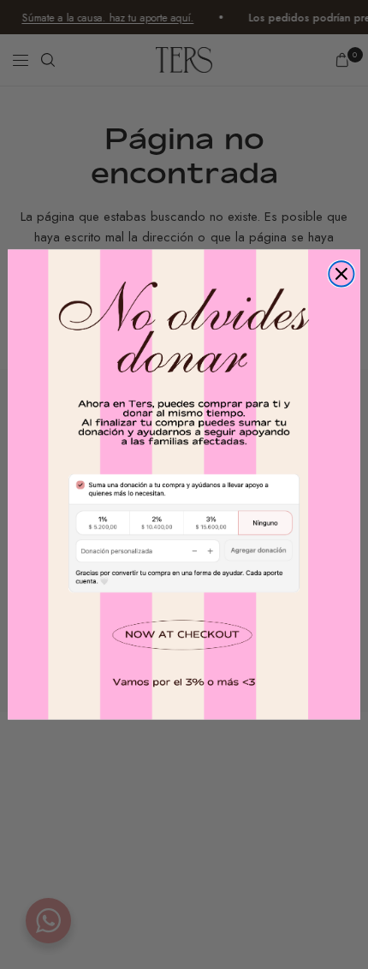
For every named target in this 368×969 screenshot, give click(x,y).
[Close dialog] (341, 273)
